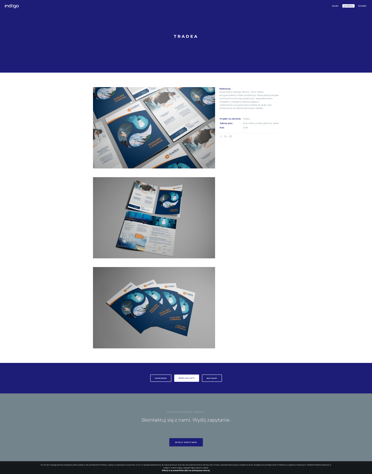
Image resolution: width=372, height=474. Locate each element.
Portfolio (348, 6)
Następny (212, 378)
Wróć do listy (187, 378)
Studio (335, 6)
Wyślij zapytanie (186, 442)
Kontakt (362, 6)
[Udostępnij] (220, 136)
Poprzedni (161, 378)
